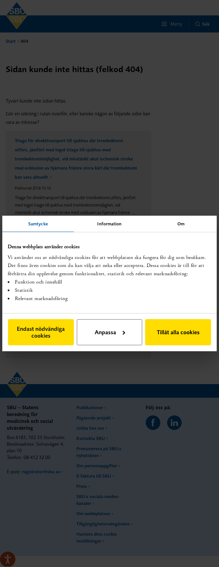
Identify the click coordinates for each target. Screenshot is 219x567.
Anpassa (105, 332)
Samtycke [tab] (38, 224)
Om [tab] (180, 224)
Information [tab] (109, 224)
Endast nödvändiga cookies (41, 332)
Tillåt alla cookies (178, 332)
